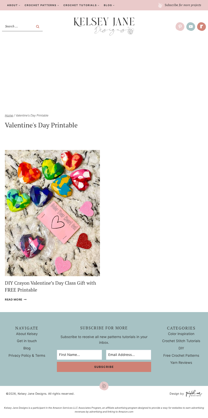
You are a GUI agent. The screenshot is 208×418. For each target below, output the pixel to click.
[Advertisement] (104, 69)
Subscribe (182, 5)
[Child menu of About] (14, 5)
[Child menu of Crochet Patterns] (42, 5)
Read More (16, 299)
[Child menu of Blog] (109, 5)
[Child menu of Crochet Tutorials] (81, 5)
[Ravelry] (201, 26)
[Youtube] (190, 26)
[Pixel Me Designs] (193, 393)
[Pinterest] (180, 26)
